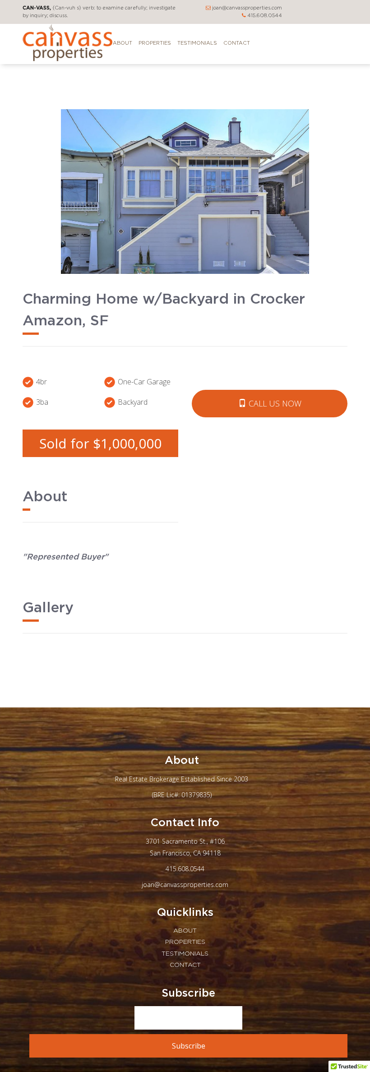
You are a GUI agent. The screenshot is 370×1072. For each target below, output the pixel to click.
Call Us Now (273, 403)
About (122, 43)
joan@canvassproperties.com (246, 7)
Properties (155, 43)
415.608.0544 (264, 15)
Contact (236, 43)
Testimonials (197, 43)
